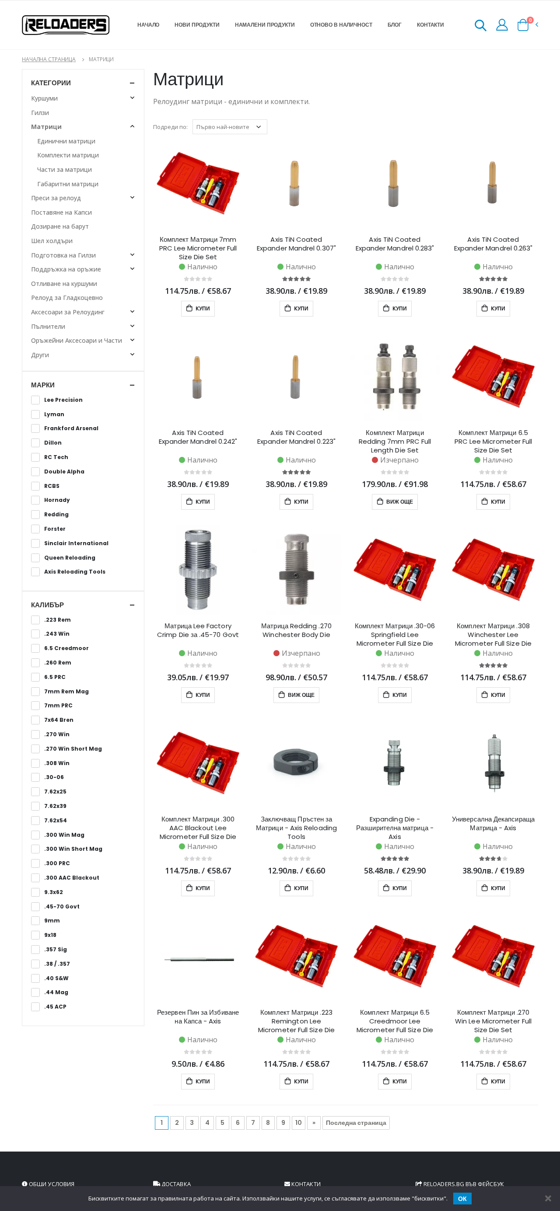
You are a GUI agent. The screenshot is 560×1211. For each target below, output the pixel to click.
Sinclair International (76, 543)
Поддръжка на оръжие (66, 269)
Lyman (54, 414)
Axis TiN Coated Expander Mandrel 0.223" (296, 437)
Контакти (430, 24)
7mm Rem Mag (66, 691)
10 (298, 1122)
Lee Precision (63, 400)
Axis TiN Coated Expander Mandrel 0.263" (493, 244)
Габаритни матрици (67, 184)
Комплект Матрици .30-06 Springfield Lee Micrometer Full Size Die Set (395, 635)
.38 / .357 (57, 963)
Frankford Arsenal (71, 428)
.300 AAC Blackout (71, 877)
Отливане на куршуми (64, 283)
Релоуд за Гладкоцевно (67, 297)
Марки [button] (43, 385)
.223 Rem (57, 619)
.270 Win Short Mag (73, 748)
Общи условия (51, 1184)
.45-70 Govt (62, 906)
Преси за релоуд (56, 198)
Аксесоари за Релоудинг (68, 312)
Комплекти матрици (68, 155)
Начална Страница (49, 59)
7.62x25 (55, 791)
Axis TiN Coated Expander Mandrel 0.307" (296, 244)
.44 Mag (56, 992)
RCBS (52, 486)
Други (40, 355)
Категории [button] (51, 82)
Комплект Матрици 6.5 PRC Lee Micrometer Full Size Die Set (493, 441)
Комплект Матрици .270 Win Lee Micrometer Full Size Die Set (493, 1021)
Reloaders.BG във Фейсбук (463, 1184)
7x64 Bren (59, 720)
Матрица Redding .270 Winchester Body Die (296, 630)
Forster (55, 528)
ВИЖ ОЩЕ (399, 501)
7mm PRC (58, 705)
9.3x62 (53, 892)
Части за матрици (64, 169)
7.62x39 (55, 806)
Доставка (175, 1184)
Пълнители (48, 326)
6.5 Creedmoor (66, 648)
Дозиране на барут (60, 226)
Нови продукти (197, 24)
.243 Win (57, 633)
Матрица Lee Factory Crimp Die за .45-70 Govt (198, 630)
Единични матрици (66, 141)
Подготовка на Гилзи (63, 255)
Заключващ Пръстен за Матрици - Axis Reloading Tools (296, 828)
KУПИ (202, 308)
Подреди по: (170, 127)
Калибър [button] (47, 604)
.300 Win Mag (64, 835)
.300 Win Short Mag (73, 849)
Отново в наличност (341, 24)
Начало (148, 24)
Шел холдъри (52, 241)
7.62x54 (55, 820)
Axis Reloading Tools (74, 571)
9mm (52, 920)
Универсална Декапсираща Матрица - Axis (493, 823)
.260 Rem (57, 662)
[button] (480, 27)
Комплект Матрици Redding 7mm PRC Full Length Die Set (395, 441)
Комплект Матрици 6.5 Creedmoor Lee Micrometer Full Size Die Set (395, 1021)
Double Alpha (64, 471)
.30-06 (54, 777)
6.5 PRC (55, 677)
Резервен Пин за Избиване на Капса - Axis (198, 1017)
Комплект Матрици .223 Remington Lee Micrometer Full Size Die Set (296, 1021)
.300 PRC (57, 863)
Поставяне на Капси (61, 212)
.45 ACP (55, 1006)
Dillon (53, 442)
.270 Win (57, 734)
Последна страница (356, 1122)
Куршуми (44, 98)
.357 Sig (55, 949)
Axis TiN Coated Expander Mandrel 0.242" (198, 437)
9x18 (50, 935)
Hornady (57, 500)
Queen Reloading (69, 557)
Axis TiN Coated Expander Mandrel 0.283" (395, 244)
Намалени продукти (265, 24)
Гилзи (40, 112)
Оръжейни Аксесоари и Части (76, 340)
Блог (395, 24)
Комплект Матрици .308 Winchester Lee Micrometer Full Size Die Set (493, 635)
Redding (56, 514)
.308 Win (57, 763)
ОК (462, 1198)
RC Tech (56, 457)
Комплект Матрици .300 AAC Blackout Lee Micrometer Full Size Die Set (198, 828)
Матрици (46, 126)
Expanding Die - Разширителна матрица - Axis (395, 828)
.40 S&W (56, 978)
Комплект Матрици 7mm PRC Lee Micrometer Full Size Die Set (198, 248)
